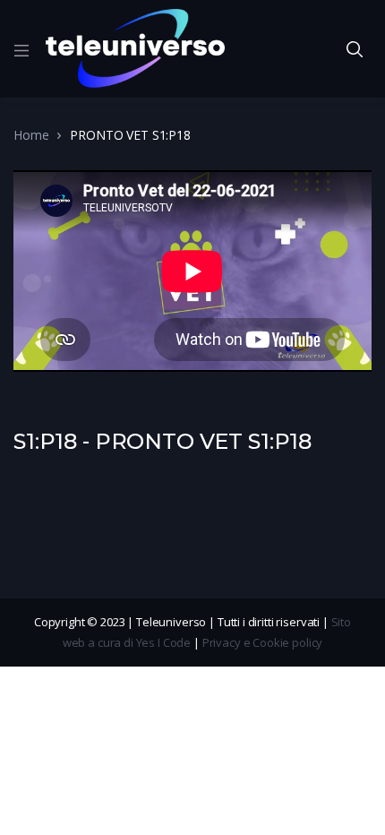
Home (30, 134)
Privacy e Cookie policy (262, 642)
